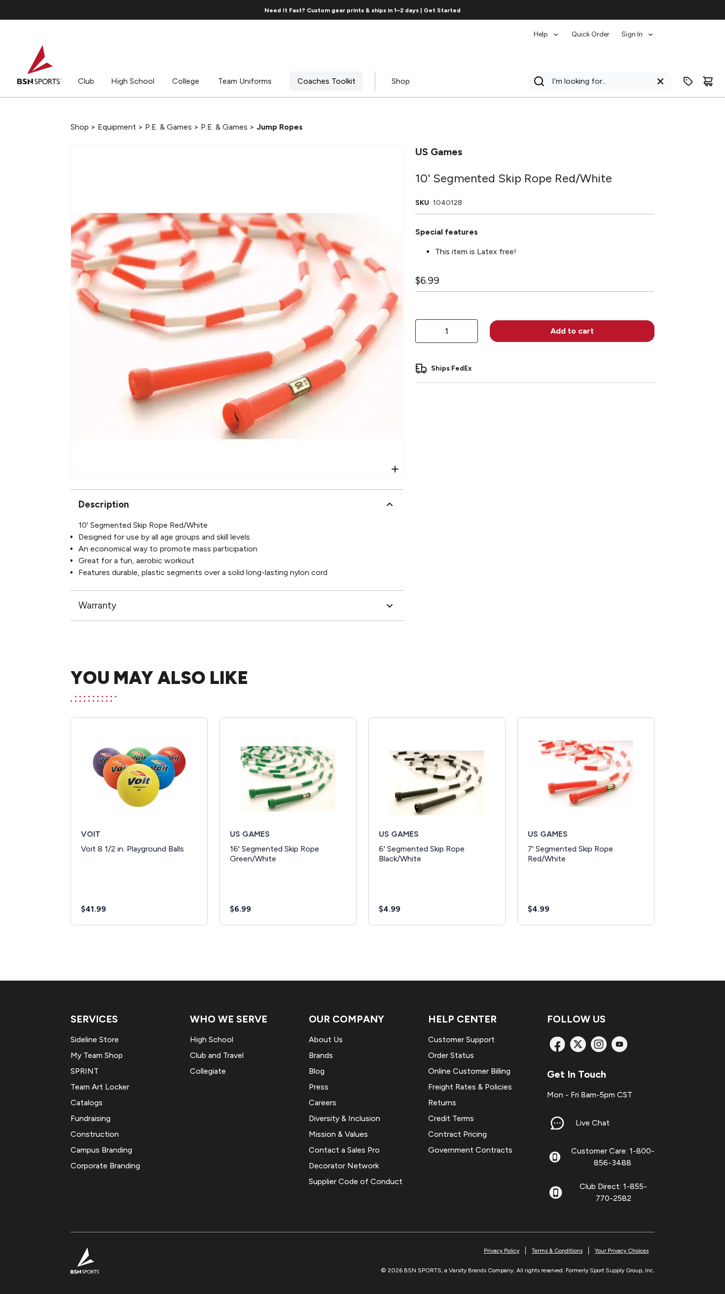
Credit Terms (451, 1118)
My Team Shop (97, 1055)
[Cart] (708, 81)
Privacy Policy (501, 1250)
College (185, 81)
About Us (326, 1039)
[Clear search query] (660, 81)
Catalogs (87, 1102)
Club (86, 81)
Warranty (97, 605)
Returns (442, 1102)
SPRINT (85, 1071)
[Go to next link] (656, 10)
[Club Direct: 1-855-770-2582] (555, 1192)
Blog (317, 1071)
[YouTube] (619, 1044)
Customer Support (461, 1039)
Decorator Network (344, 1165)
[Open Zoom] (395, 469)
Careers (322, 1102)
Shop (401, 81)
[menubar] (594, 29)
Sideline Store (95, 1039)
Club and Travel (217, 1055)
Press (318, 1086)
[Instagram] (598, 1044)
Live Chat (593, 1122)
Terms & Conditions (557, 1250)
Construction (95, 1134)
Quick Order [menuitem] (591, 34)
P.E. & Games (168, 127)
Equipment (117, 127)
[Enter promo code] (688, 81)
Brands (321, 1055)
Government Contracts (470, 1150)
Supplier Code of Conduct (355, 1181)
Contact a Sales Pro (344, 1150)
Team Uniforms (245, 81)
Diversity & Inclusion (344, 1118)
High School (132, 81)
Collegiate (208, 1071)
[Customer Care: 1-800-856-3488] (555, 1157)
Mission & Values (338, 1134)
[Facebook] (557, 1044)
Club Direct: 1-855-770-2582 (613, 1192)
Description (103, 504)
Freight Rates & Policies (470, 1086)
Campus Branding (101, 1150)
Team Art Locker (100, 1086)
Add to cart (572, 331)
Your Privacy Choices (622, 1250)
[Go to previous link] (69, 10)
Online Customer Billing (469, 1071)
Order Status (451, 1055)
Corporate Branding (105, 1165)
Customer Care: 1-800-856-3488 (612, 1156)
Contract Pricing (457, 1134)
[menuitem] (547, 29)
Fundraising (90, 1118)
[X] (578, 1044)
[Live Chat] (557, 1123)
